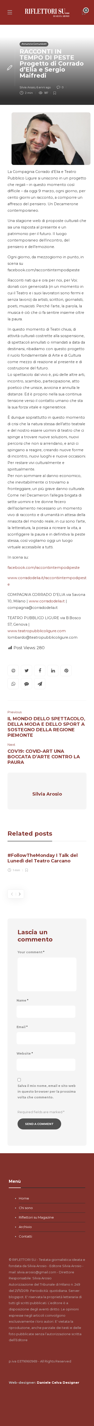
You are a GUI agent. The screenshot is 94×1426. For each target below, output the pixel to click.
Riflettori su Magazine (36, 1217)
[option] (47, 861)
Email (22, 1027)
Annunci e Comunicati (34, 44)
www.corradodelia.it (47, 601)
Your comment (31, 952)
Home (24, 1198)
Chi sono (26, 1208)
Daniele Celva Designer (58, 1382)
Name (22, 1000)
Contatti (25, 1236)
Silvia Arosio (27, 87)
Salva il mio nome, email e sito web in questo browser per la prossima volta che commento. (47, 1091)
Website (25, 1053)
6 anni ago (44, 87)
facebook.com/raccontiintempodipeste (44, 567)
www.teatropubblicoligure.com (37, 631)
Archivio (25, 1227)
